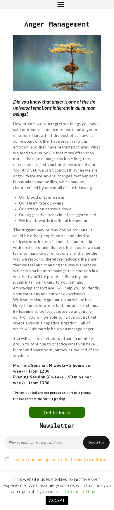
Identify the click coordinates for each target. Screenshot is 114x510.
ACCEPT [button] (57, 500)
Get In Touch (57, 412)
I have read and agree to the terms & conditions (60, 459)
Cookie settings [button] (81, 491)
